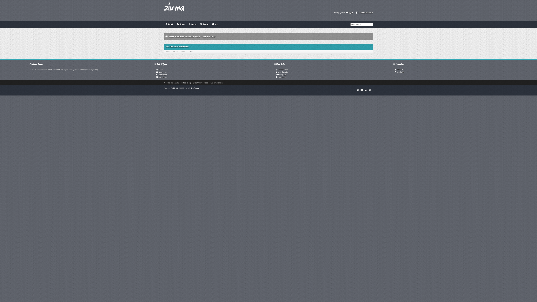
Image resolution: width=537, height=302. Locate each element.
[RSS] (370, 90)
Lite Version (162, 77)
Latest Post (281, 77)
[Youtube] (362, 90)
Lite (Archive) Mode (200, 83)
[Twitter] (366, 90)
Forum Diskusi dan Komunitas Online (184, 36)
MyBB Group (194, 88)
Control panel (282, 70)
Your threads (283, 72)
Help (216, 24)
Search (193, 24)
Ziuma (160, 70)
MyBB (175, 88)
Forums (182, 24)
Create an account (365, 12)
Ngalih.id (400, 72)
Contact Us (162, 72)
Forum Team (162, 75)
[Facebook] (358, 90)
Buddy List (282, 75)
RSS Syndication (216, 83)
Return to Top (186, 83)
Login (350, 12)
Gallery (205, 24)
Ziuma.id (399, 70)
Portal (170, 24)
